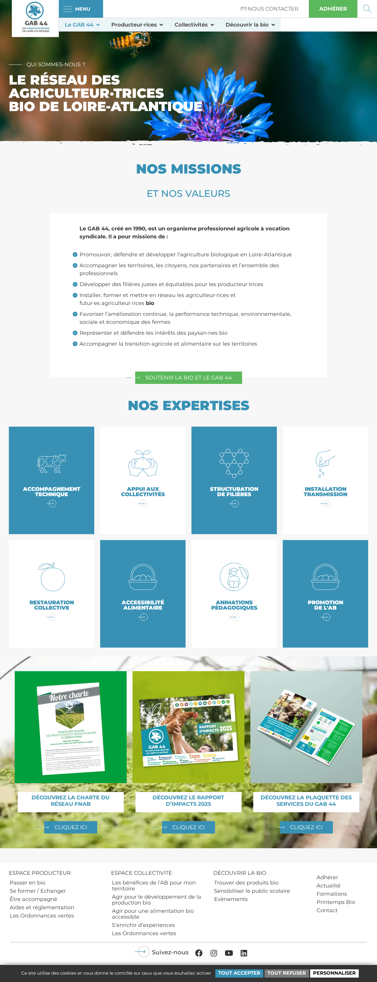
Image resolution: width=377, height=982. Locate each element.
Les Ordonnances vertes (42, 915)
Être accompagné (33, 899)
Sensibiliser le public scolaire (252, 891)
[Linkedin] (244, 952)
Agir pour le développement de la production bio (156, 900)
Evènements (231, 899)
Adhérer (327, 877)
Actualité (328, 885)
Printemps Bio (336, 902)
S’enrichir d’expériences (143, 925)
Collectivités (191, 25)
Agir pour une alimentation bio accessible (153, 914)
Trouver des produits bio (246, 882)
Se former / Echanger (38, 891)
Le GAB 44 (79, 25)
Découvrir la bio (247, 25)
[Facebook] (198, 952)
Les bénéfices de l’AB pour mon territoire (154, 885)
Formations (332, 894)
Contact (327, 910)
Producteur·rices (134, 25)
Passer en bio (27, 882)
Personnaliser (334, 973)
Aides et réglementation (42, 907)
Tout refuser (286, 973)
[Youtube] (228, 952)
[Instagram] (213, 952)
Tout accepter (239, 973)
